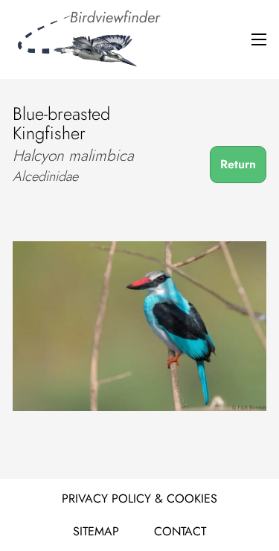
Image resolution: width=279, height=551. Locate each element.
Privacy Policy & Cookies (139, 498)
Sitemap (96, 531)
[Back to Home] (87, 39)
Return (238, 164)
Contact (180, 531)
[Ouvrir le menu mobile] (258, 39)
